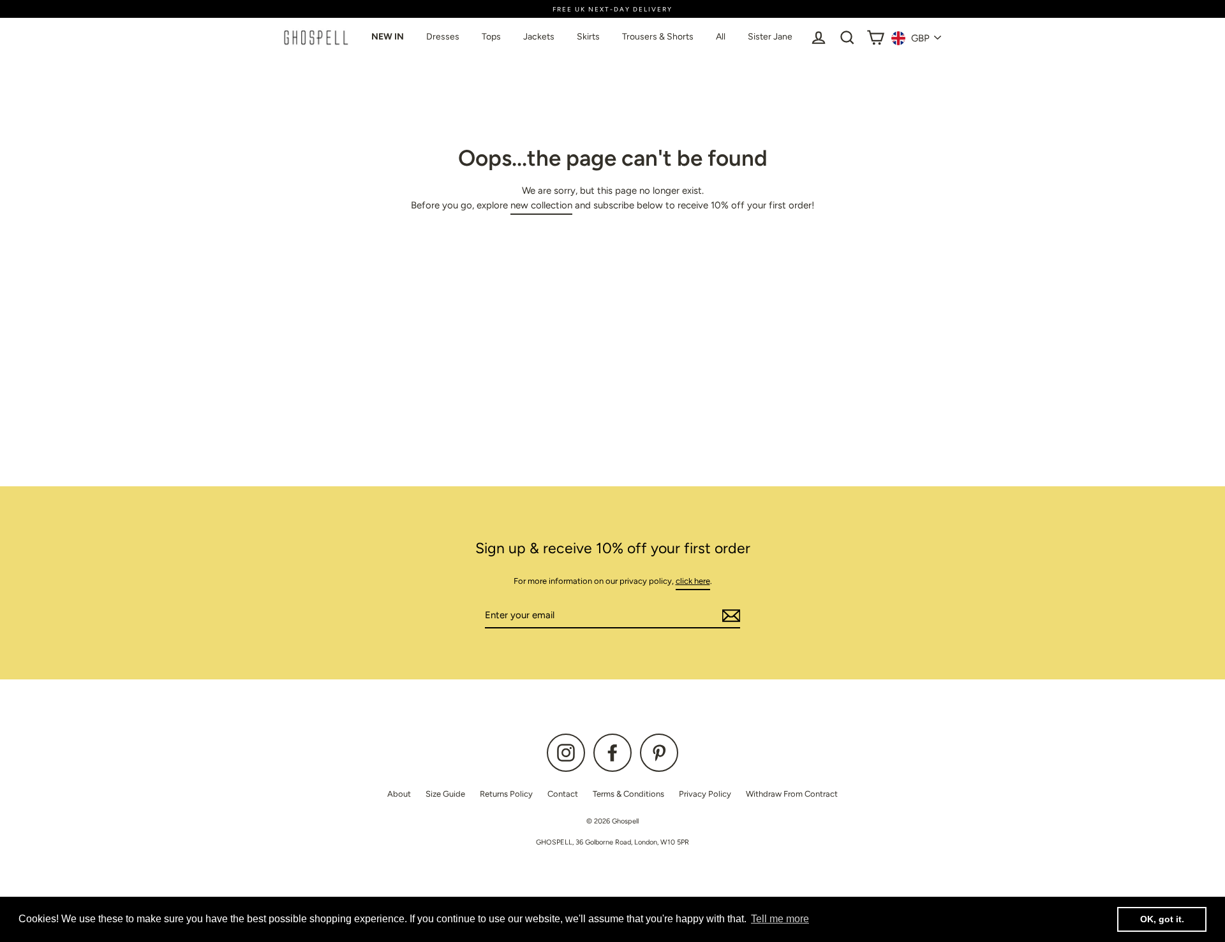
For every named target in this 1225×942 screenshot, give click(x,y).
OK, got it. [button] (1162, 919)
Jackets (538, 36)
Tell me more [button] (780, 918)
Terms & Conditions (628, 794)
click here (693, 581)
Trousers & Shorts (658, 36)
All (720, 36)
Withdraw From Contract (792, 794)
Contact (562, 794)
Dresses (442, 36)
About (399, 794)
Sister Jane (770, 36)
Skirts (588, 36)
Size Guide (445, 794)
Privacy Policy (705, 794)
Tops (491, 36)
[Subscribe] (729, 616)
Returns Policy (506, 794)
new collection (541, 205)
